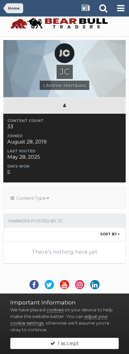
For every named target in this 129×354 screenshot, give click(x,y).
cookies (55, 309)
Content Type (30, 198)
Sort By (109, 234)
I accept (67, 343)
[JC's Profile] (64, 105)
